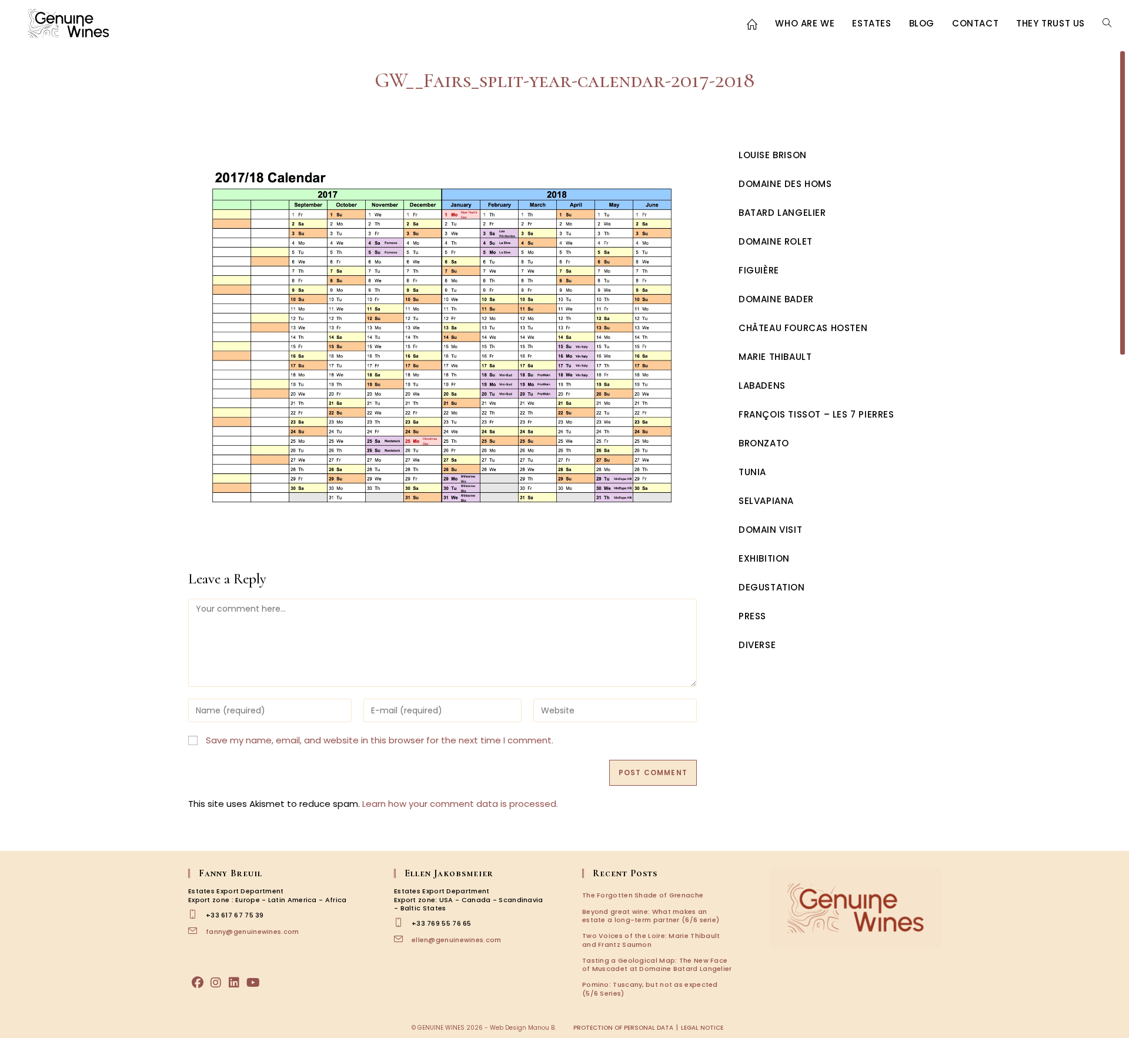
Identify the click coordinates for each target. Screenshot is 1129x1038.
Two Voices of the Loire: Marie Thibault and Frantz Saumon (651, 940)
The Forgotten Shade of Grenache (642, 895)
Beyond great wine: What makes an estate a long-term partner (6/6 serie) (650, 915)
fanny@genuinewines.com (252, 931)
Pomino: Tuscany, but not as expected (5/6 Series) (650, 988)
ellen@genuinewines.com (457, 939)
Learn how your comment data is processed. (460, 803)
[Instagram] (216, 982)
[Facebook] (197, 982)
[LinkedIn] (234, 982)
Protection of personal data (623, 1027)
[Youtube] (253, 982)
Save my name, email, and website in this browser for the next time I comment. (379, 740)
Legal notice (702, 1027)
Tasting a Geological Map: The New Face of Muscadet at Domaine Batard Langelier (657, 964)
